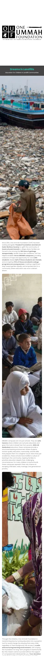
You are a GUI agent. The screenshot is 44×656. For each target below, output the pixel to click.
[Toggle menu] (41, 27)
